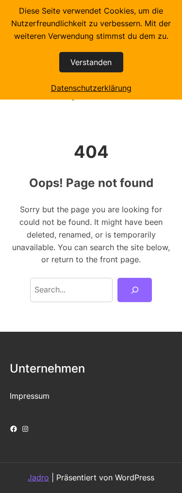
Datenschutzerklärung (91, 88)
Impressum (30, 396)
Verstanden (91, 62)
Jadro (38, 477)
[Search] (134, 290)
